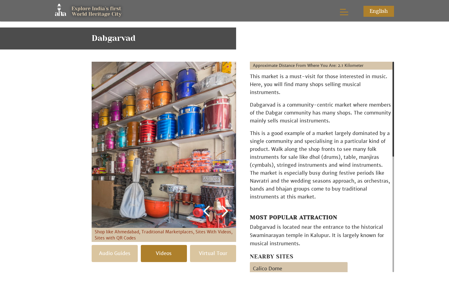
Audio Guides (114, 253)
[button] (207, 139)
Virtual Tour (213, 253)
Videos (164, 253)
